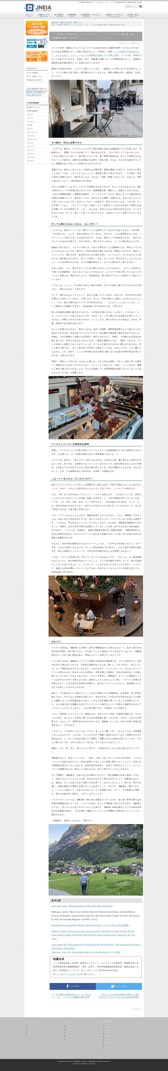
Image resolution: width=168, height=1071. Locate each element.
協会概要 (107, 1030)
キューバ (32, 146)
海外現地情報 (67, 22)
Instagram (108, 1042)
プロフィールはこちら (69, 974)
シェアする (74, 986)
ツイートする (121, 986)
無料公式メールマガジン (74, 1030)
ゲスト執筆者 (33, 73)
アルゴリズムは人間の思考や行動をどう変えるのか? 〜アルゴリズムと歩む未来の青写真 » (119, 996)
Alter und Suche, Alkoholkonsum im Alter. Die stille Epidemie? (82, 906)
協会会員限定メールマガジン (75, 1027)
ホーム (30, 15)
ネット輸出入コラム (35, 76)
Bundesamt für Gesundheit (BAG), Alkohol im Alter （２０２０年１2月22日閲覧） (91, 925)
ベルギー (32, 157)
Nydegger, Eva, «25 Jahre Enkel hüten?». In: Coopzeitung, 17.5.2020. (86, 952)
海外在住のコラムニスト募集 (75, 1036)
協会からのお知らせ (35, 80)
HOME (56, 22)
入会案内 (59, 15)
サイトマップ (108, 1039)
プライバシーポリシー (111, 1033)
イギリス (32, 160)
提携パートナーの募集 (73, 1039)
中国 (30, 125)
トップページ (32, 1027)
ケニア (31, 128)
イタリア (32, 150)
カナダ (31, 143)
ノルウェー (32, 136)
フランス (32, 121)
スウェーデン (33, 139)
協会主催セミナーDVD (73, 1033)
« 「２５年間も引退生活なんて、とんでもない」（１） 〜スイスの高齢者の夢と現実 (71, 996)
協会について (45, 15)
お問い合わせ (134, 15)
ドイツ (31, 118)
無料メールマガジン (115, 15)
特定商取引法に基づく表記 (113, 1036)
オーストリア (33, 132)
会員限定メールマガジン (92, 15)
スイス (79, 22)
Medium (107, 1048)
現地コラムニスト (34, 107)
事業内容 (72, 15)
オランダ (32, 153)
